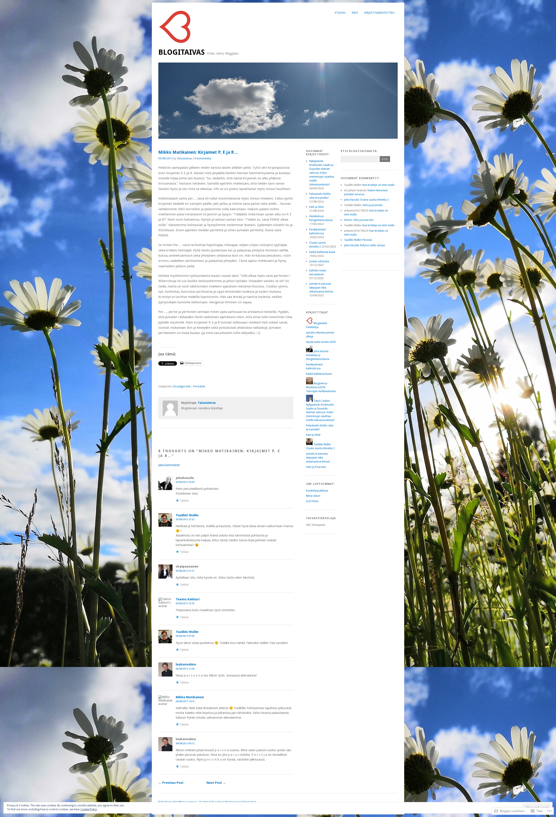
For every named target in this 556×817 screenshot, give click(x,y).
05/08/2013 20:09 (185, 482)
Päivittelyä (312, 327)
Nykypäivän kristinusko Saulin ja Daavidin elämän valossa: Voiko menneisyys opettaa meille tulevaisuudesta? (321, 172)
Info (355, 12)
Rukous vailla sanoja (372, 245)
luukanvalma (186, 664)
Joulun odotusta (319, 261)
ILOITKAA (312, 501)
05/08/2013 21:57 (185, 570)
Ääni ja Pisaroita (316, 467)
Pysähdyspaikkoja (317, 490)
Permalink (199, 386)
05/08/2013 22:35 (185, 603)
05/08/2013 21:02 (185, 519)
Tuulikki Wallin (187, 515)
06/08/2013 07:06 (185, 635)
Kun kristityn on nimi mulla (378, 185)
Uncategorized (181, 386)
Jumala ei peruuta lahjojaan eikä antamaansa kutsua (321, 287)
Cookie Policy (89, 809)
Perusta (367, 239)
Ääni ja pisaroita (372, 205)
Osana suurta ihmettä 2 (320, 448)
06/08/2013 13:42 (185, 668)
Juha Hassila (351, 199)
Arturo (348, 219)
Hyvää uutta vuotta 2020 (321, 341)
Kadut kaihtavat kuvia (322, 252)
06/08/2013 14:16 (185, 701)
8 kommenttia (203, 158)
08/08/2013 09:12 (185, 743)
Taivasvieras (184, 158)
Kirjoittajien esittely (379, 12)
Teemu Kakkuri (188, 599)
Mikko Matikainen (190, 697)
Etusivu (340, 12)
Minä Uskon (313, 495)
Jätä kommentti (169, 465)
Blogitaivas (181, 52)
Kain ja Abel (316, 206)
